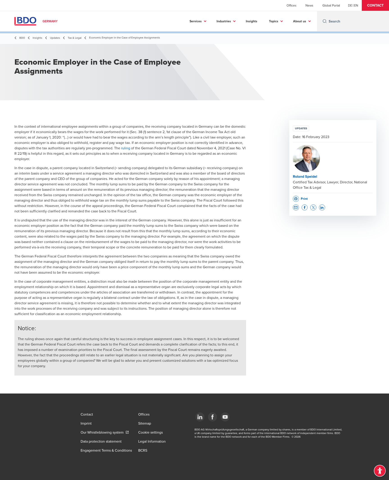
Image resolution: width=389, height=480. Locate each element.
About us (299, 21)
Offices (291, 5)
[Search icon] (324, 21)
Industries (224, 21)
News (309, 5)
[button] (375, 5)
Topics (273, 21)
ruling (125, 148)
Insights (251, 21)
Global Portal (331, 5)
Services (196, 21)
